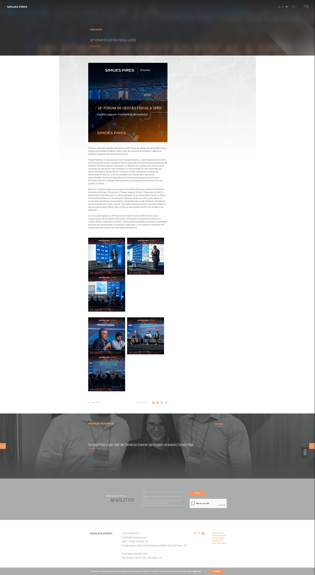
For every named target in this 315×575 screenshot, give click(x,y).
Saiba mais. (197, 571)
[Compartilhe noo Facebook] (158, 402)
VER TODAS (219, 424)
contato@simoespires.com (134, 537)
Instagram (283, 7)
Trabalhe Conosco (218, 533)
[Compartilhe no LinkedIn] (153, 402)
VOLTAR (96, 402)
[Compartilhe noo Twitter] (161, 402)
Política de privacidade (219, 535)
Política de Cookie (218, 538)
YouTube (286, 7)
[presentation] (3, 446)
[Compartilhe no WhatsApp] (166, 402)
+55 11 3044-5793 (130, 533)
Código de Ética (217, 540)
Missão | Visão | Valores (219, 543)
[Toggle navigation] (306, 6)
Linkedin (279, 7)
